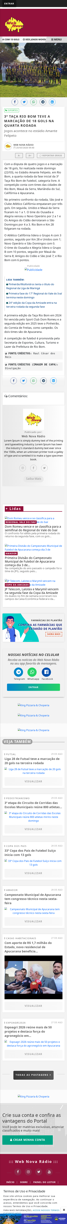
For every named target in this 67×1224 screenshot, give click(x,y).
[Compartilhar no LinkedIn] (52, 102)
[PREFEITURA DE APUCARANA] (33, 1218)
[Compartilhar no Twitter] (24, 102)
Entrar (9, 3)
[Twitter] (44, 468)
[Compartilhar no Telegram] (43, 102)
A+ (30, 155)
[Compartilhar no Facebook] (15, 102)
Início (12, 1182)
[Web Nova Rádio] (33, 24)
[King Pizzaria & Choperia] (33, 705)
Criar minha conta (28, 1140)
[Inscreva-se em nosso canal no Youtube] (49, 1171)
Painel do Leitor (46, 1182)
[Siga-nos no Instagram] (28, 1171)
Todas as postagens (33, 1074)
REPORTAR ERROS (52, 155)
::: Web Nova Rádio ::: (33, 1161)
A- (19, 155)
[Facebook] (33, 468)
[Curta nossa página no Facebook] (17, 1171)
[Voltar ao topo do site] (62, 673)
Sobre (25, 1182)
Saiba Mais (33, 478)
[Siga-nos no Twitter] (38, 1171)
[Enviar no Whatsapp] (33, 102)
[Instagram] (22, 468)
